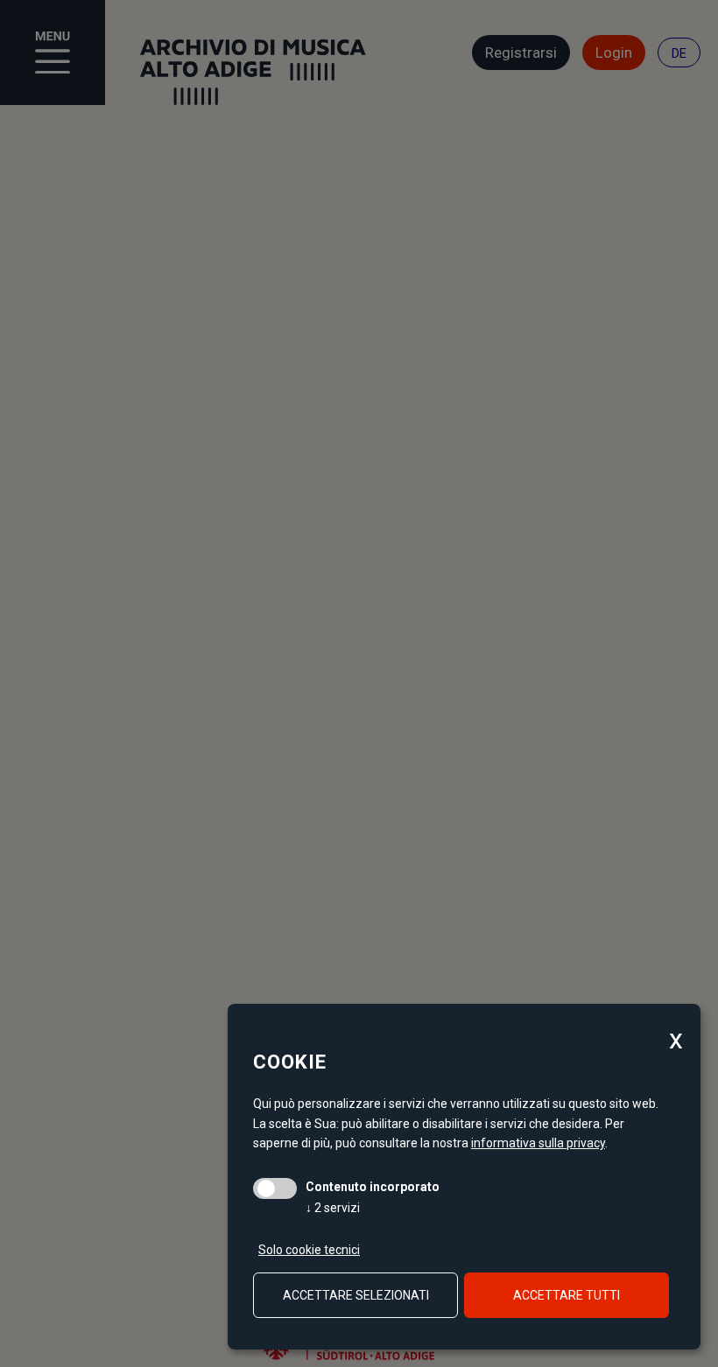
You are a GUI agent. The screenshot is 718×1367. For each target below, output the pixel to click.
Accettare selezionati (356, 1295)
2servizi (333, 1208)
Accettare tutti (566, 1295)
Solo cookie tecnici (309, 1250)
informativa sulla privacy (538, 1143)
